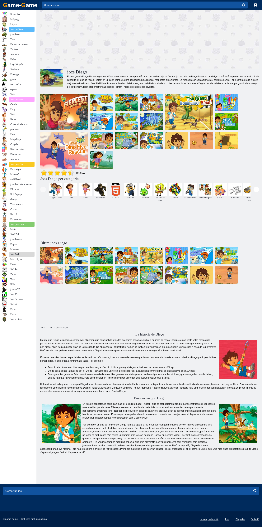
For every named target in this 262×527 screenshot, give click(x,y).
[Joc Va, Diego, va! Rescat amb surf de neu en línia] (101, 121)
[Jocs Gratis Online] (20, 5)
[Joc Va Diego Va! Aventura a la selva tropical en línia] (126, 102)
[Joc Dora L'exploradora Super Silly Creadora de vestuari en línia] (226, 102)
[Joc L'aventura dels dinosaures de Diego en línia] (151, 140)
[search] (244, 5)
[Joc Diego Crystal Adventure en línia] (226, 140)
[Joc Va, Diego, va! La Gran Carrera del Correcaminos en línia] (189, 112)
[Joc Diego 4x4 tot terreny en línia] (176, 140)
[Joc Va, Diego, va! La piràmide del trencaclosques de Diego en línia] (151, 102)
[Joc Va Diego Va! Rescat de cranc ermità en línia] (126, 121)
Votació (255, 519)
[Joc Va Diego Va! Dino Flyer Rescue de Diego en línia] (64, 150)
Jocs (227, 519)
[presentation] (43, 189)
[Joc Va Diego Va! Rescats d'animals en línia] (64, 112)
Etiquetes (240, 519)
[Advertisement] (95, 39)
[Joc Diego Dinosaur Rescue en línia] (201, 140)
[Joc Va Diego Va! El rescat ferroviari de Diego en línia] (126, 140)
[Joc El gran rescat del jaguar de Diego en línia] (226, 121)
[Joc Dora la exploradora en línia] (101, 160)
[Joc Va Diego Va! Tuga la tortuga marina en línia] (101, 102)
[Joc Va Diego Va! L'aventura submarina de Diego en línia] (151, 121)
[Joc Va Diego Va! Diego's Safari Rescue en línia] (101, 140)
